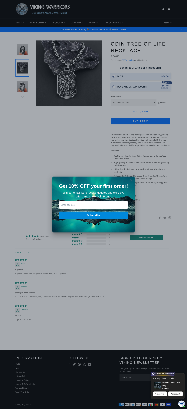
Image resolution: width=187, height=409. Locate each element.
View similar (159, 394)
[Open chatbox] (181, 404)
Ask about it (175, 394)
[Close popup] (182, 375)
